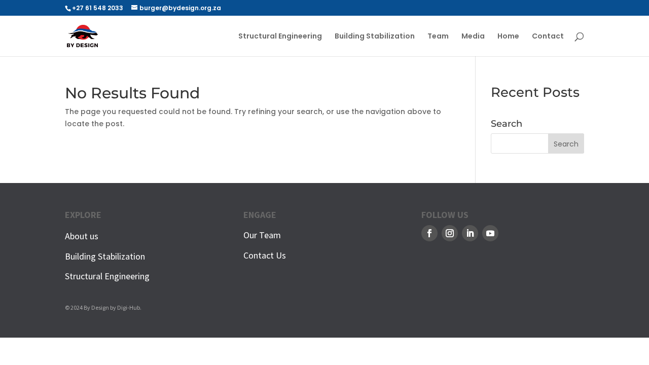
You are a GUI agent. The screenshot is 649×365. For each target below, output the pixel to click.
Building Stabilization (375, 36)
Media (473, 36)
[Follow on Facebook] (429, 233)
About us (81, 236)
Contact (548, 36)
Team (438, 36)
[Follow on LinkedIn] (470, 233)
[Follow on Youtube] (490, 233)
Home (508, 36)
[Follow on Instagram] (450, 233)
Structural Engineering (280, 36)
